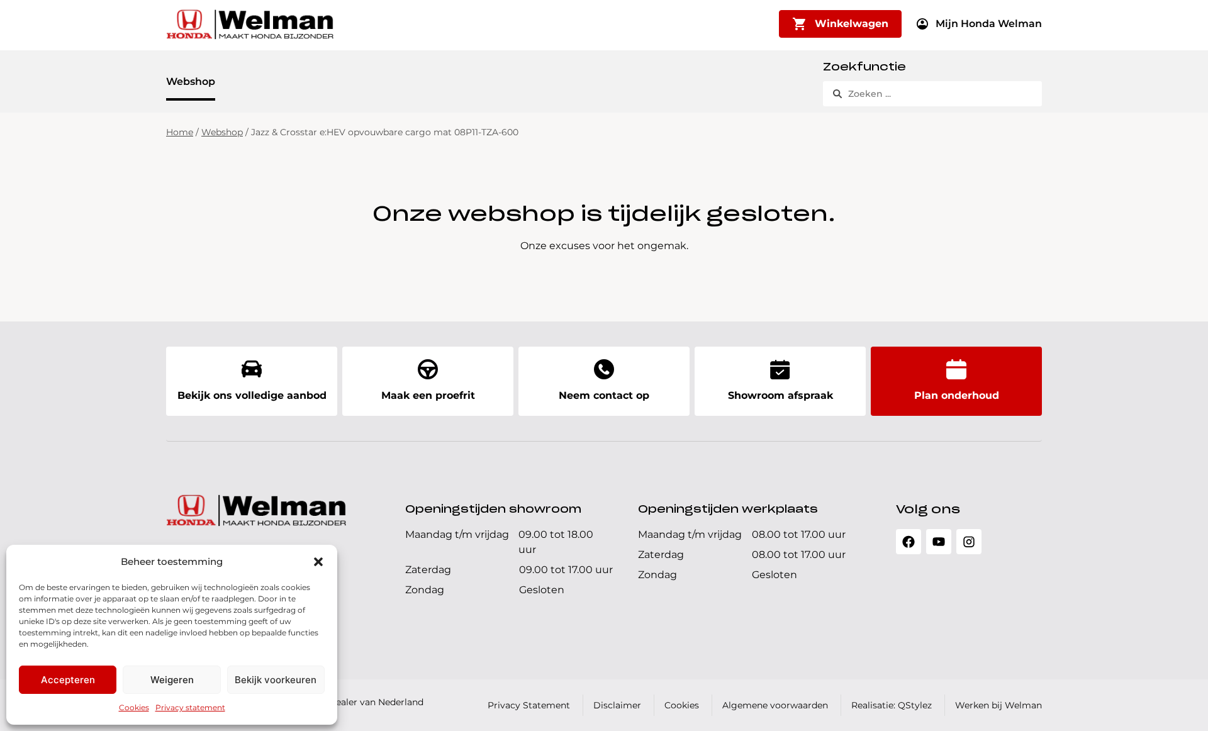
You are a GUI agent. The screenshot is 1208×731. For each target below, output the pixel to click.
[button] (318, 561)
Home (179, 132)
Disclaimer (617, 705)
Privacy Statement (529, 705)
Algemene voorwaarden (775, 705)
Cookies (134, 707)
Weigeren (172, 680)
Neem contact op (604, 395)
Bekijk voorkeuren (275, 680)
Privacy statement (190, 707)
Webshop (190, 81)
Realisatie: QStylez (891, 705)
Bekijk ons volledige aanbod (252, 395)
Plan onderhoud (956, 395)
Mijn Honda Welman (989, 24)
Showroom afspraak (780, 395)
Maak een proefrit (428, 395)
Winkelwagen (851, 24)
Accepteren (68, 680)
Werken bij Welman (998, 705)
